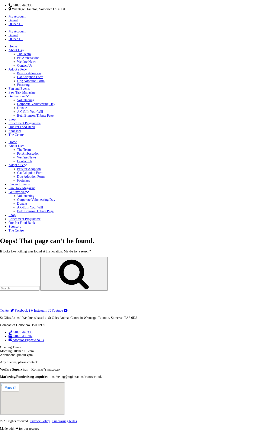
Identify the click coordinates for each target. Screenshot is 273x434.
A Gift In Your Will (30, 111)
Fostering (23, 85)
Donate (22, 108)
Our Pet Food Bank (22, 127)
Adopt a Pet (17, 69)
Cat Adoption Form (30, 77)
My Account (17, 16)
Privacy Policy (40, 421)
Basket (13, 20)
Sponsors (15, 131)
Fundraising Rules (64, 421)
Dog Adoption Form (31, 81)
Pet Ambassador (28, 58)
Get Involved (17, 96)
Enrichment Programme (25, 123)
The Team (24, 54)
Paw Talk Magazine (22, 92)
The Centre (16, 134)
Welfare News (26, 61)
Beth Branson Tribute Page (35, 115)
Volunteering (25, 100)
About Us (15, 50)
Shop (12, 119)
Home (13, 46)
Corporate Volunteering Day (36, 104)
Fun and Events (19, 88)
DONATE (16, 24)
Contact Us (24, 65)
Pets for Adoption (29, 73)
